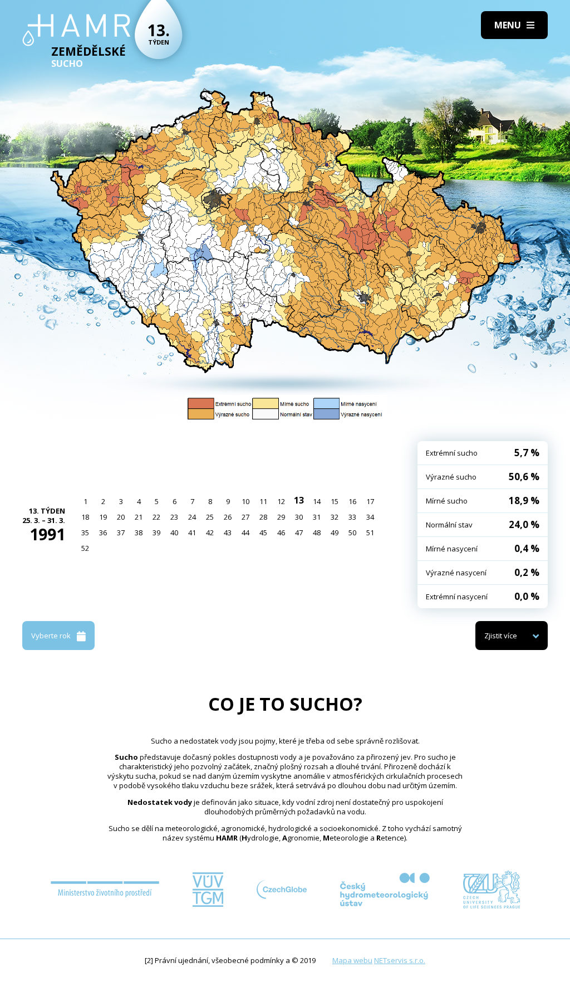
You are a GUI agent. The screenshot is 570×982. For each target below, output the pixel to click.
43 (228, 532)
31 (317, 517)
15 (334, 501)
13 (299, 500)
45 (263, 532)
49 (334, 532)
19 (103, 517)
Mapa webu (352, 960)
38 (138, 532)
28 (263, 517)
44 (245, 532)
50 (352, 532)
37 (121, 532)
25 (210, 517)
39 (156, 532)
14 (317, 501)
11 (263, 501)
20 (121, 517)
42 (210, 532)
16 (352, 501)
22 (156, 517)
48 (317, 532)
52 (85, 548)
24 (192, 517)
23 (174, 517)
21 (138, 517)
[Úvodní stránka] (76, 30)
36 (103, 532)
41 (192, 532)
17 (370, 501)
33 (352, 517)
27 (245, 517)
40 (174, 532)
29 (281, 517)
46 (281, 532)
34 (370, 517)
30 (299, 517)
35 (85, 532)
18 (85, 517)
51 (370, 532)
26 (228, 517)
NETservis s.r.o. (399, 960)
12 (281, 501)
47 (299, 532)
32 (334, 517)
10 (245, 501)
